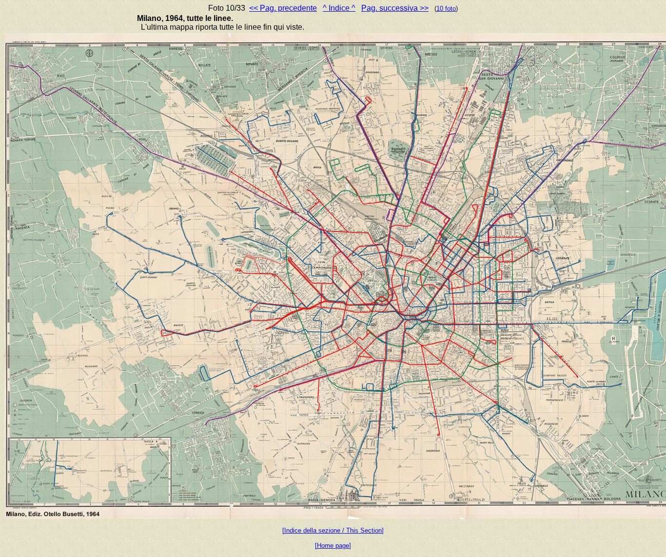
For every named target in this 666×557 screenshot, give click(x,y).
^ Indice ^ (339, 8)
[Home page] (333, 545)
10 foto (446, 8)
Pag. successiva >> (395, 8)
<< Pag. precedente (283, 8)
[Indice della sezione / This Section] (333, 530)
